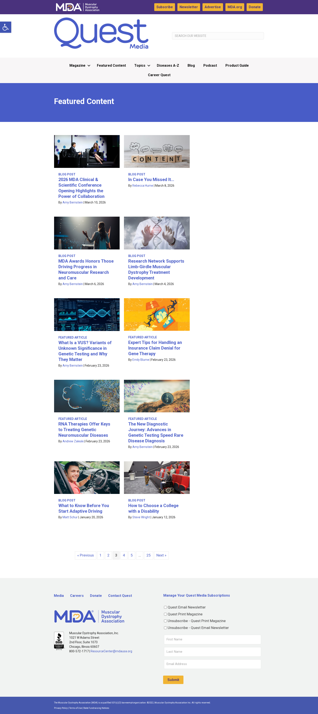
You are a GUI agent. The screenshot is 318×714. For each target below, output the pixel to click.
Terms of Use (75, 708)
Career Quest (159, 75)
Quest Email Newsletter (187, 607)
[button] (5, 27)
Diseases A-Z (168, 65)
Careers (77, 596)
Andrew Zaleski (73, 441)
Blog (191, 65)
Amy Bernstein (73, 202)
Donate (255, 7)
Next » (161, 555)
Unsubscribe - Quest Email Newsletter (198, 628)
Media (59, 596)
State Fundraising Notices (96, 708)
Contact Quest (120, 596)
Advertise (213, 7)
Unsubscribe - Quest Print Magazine (197, 621)
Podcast (210, 65)
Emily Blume (140, 359)
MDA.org (235, 7)
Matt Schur (70, 517)
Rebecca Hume (142, 185)
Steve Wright (141, 517)
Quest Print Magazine (185, 614)
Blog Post (66, 174)
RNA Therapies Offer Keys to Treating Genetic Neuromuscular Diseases (84, 429)
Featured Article (72, 337)
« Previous (85, 555)
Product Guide (237, 65)
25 (148, 555)
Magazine (77, 65)
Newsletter (189, 7)
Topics (139, 65)
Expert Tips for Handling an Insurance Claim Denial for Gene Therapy (155, 348)
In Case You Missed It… (151, 179)
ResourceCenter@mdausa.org (111, 651)
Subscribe (164, 7)
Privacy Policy (61, 708)
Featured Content (111, 65)
